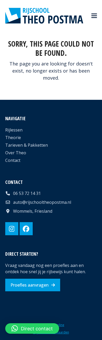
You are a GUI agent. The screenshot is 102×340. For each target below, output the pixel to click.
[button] (94, 16)
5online (58, 325)
